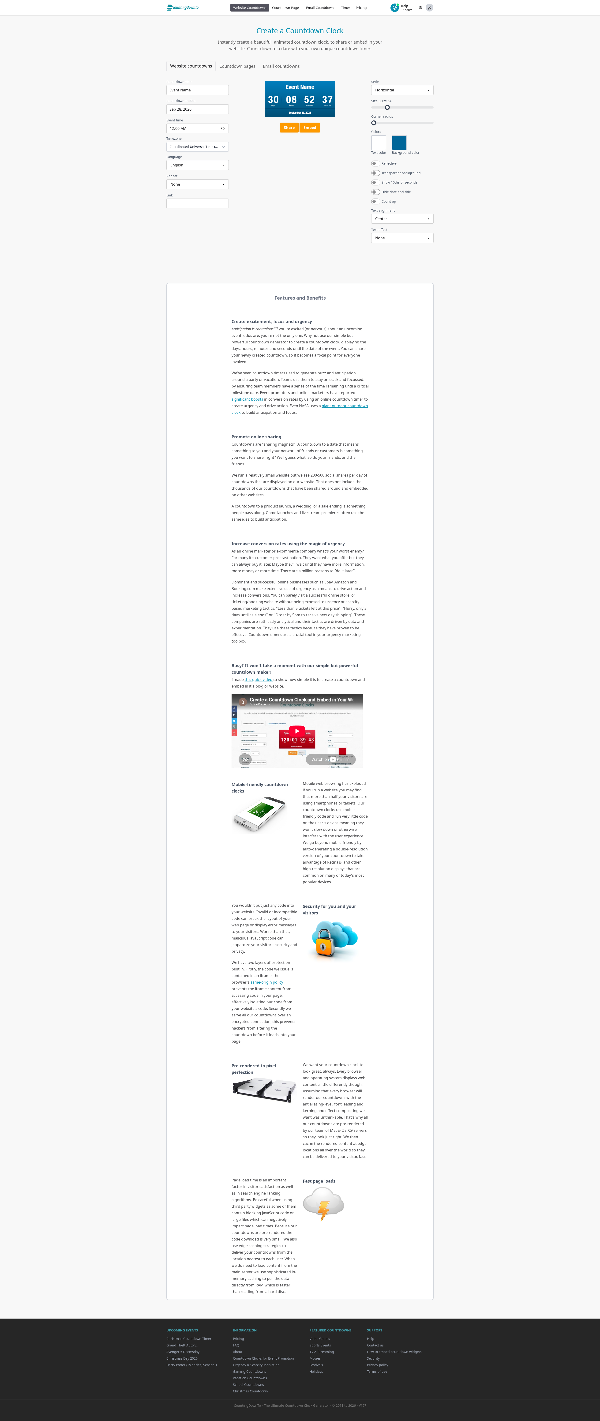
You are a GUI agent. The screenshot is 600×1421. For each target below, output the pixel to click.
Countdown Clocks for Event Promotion (263, 1358)
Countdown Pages (286, 7)
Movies (315, 1358)
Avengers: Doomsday (182, 1352)
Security (373, 1358)
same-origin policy (267, 982)
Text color (378, 152)
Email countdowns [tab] (281, 66)
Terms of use (377, 1371)
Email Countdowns (320, 7)
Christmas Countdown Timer (188, 1338)
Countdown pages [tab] (237, 66)
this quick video (259, 679)
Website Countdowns (249, 7)
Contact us (375, 1345)
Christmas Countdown (250, 1391)
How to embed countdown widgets (394, 1352)
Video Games (320, 1338)
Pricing (361, 7)
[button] (420, 8)
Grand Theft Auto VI (182, 1345)
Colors (376, 131)
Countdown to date (181, 100)
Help (370, 1338)
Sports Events (320, 1345)
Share (289, 127)
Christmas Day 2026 (182, 1358)
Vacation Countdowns (250, 1378)
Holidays (316, 1371)
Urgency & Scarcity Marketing (256, 1365)
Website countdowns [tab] (191, 66)
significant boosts (248, 399)
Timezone (174, 138)
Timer (345, 7)
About (237, 1352)
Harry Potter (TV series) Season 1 (191, 1365)
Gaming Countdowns (249, 1371)
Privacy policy (377, 1365)
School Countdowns (248, 1384)
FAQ (236, 1345)
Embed (310, 127)
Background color (406, 152)
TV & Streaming (322, 1352)
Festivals (316, 1365)
